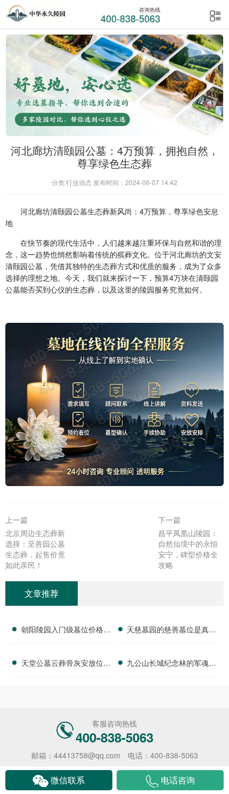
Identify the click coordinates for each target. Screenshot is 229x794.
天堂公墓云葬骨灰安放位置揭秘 (66, 664)
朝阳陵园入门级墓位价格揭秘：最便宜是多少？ (66, 631)
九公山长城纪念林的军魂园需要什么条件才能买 (171, 664)
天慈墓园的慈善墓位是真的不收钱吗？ (171, 631)
